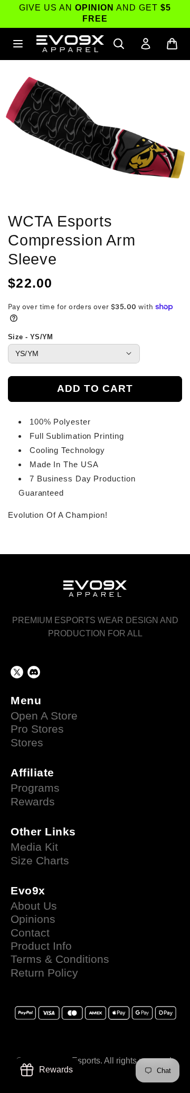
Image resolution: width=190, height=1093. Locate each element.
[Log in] (145, 43)
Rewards (33, 801)
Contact (30, 933)
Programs (35, 788)
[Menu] (17, 43)
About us (34, 906)
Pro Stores (37, 729)
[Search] (118, 43)
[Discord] (33, 672)
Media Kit (34, 847)
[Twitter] (17, 672)
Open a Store (44, 716)
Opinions (33, 919)
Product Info (41, 946)
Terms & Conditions (60, 959)
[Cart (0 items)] (172, 43)
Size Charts (40, 860)
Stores (27, 742)
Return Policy (44, 973)
